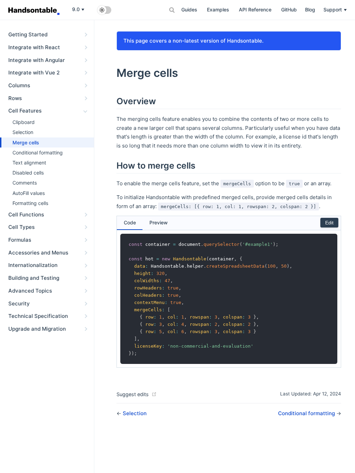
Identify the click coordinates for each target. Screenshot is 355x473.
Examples (218, 9)
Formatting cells (30, 203)
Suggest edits (132, 394)
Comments (24, 183)
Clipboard (23, 122)
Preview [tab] (158, 222)
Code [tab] (130, 222)
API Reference (255, 9)
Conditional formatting (37, 152)
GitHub (289, 9)
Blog (310, 9)
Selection (22, 132)
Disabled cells (28, 173)
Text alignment (29, 163)
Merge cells (25, 142)
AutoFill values (28, 193)
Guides (189, 9)
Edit (329, 222)
